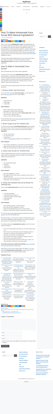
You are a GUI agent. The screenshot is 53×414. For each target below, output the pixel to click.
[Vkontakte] (16, 41)
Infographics (42, 63)
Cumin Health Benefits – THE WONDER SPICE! (10, 311)
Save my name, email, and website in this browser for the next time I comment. (19, 341)
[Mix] (12, 41)
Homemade (48, 6)
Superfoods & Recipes (44, 69)
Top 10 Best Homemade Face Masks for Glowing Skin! (11, 312)
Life (40, 65)
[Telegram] (22, 41)
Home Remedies (35, 6)
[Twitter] (4, 41)
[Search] (49, 36)
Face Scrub (13, 309)
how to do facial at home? (14, 85)
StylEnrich (26, 2)
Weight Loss (19, 6)
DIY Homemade (5, 308)
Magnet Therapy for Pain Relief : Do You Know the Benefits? (42, 362)
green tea (8, 94)
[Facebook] (2, 41)
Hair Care (12, 6)
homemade (22, 309)
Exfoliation (9, 309)
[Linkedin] (8, 41)
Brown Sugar (4, 309)
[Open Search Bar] (26, 12)
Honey (26, 309)
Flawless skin (17, 309)
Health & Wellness (26, 6)
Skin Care (41, 67)
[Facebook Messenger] (18, 41)
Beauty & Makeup (6, 6)
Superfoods (42, 6)
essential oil (13, 138)
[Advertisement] (26, 22)
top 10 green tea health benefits (20, 118)
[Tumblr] (20, 41)
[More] (24, 41)
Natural (28, 309)
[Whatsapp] (14, 41)
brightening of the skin (27, 153)
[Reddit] (6, 41)
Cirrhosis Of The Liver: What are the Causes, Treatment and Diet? (43, 357)
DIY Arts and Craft (26, 9)
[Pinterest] (10, 41)
